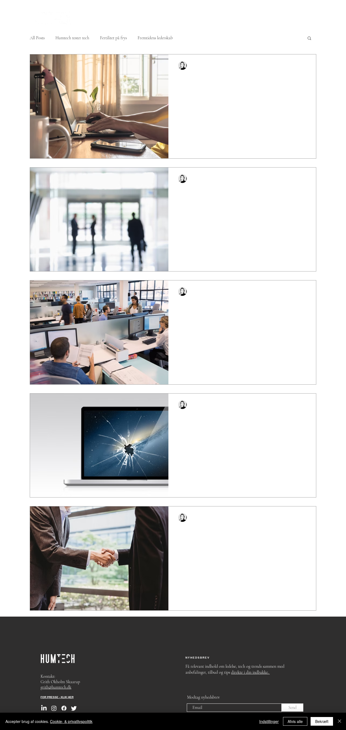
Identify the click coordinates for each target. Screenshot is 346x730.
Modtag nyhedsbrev (203, 697)
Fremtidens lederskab (155, 38)
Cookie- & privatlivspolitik (71, 721)
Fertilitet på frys (113, 38)
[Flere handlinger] (305, 65)
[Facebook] (64, 708)
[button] (309, 38)
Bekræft (321, 721)
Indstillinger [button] (269, 721)
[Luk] (339, 721)
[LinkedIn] (44, 708)
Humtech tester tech (72, 38)
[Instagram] (54, 708)
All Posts (37, 38)
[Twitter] (74, 708)
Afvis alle (295, 721)
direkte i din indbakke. (250, 672)
